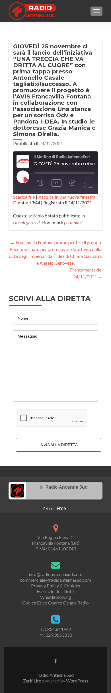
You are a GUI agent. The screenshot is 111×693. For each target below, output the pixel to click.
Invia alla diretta (59, 445)
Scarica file (24, 197)
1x (56, 183)
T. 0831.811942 (55, 629)
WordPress (76, 680)
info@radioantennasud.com (55, 574)
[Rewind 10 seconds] (40, 183)
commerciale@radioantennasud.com (55, 580)
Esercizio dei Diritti (55, 591)
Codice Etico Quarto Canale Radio (55, 602)
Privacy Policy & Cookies (55, 585)
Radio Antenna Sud (67, 487)
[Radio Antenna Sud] (17, 490)
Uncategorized (26, 222)
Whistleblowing (55, 597)
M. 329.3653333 (55, 635)
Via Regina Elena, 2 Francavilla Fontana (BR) (55, 540)
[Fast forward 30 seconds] (75, 183)
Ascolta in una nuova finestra (66, 197)
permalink (74, 222)
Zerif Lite (32, 680)
